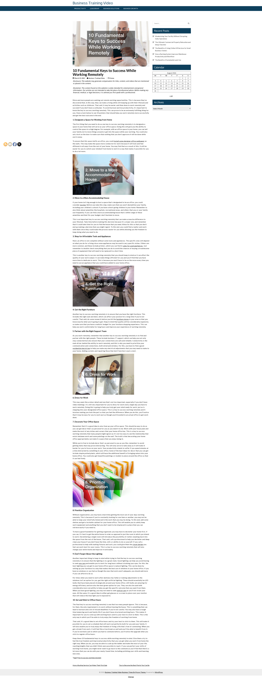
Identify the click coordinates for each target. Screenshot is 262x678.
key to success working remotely (89, 658)
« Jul (171, 96)
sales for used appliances (133, 246)
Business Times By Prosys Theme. (134, 672)
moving (83, 205)
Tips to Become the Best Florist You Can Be (134, 665)
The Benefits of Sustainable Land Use (168, 60)
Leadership (94, 8)
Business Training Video (93, 3)
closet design (138, 544)
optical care (121, 590)
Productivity (80, 8)
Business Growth (130, 8)
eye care (82, 563)
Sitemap (131, 677)
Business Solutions (111, 8)
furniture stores (122, 319)
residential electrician (81, 348)
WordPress (159, 672)
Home (112, 78)
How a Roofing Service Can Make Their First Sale (90, 665)
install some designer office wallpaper (129, 141)
